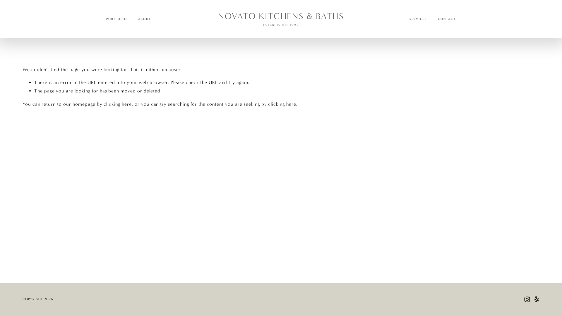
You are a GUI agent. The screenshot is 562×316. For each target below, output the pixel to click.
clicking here (117, 104)
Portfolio (116, 19)
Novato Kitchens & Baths (281, 16)
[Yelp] (536, 299)
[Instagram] (527, 299)
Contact (447, 19)
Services (418, 19)
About (144, 19)
